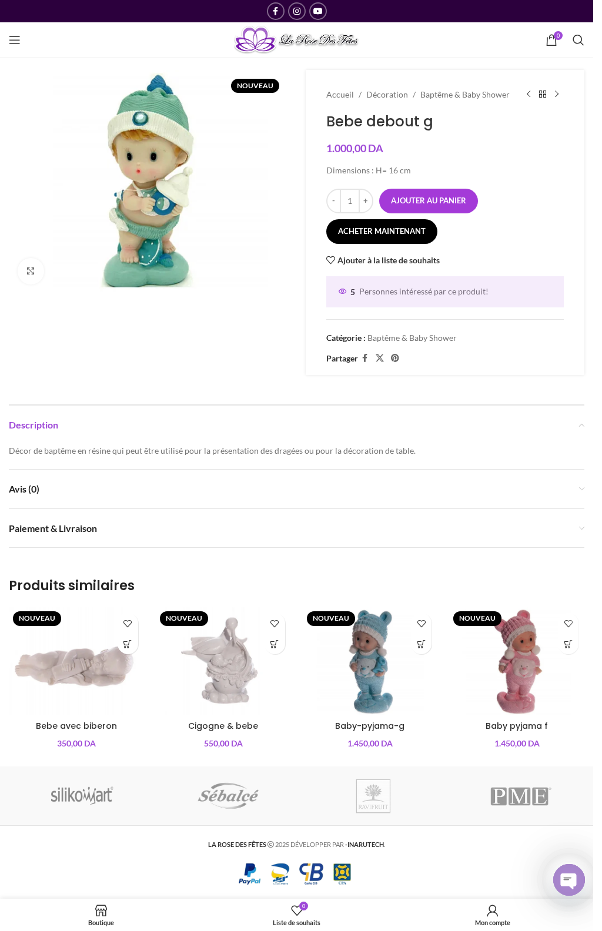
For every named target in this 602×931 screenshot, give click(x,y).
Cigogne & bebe (223, 726)
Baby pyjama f (517, 726)
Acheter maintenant (382, 231)
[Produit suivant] (557, 95)
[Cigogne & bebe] (223, 661)
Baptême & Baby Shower (465, 94)
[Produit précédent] (528, 95)
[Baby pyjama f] (516, 661)
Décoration (387, 94)
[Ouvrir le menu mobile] (14, 40)
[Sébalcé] (228, 795)
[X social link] (379, 358)
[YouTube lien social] (318, 11)
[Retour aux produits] (543, 95)
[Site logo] (296, 39)
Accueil (340, 94)
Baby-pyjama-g (369, 726)
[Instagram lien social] (297, 11)
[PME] (520, 795)
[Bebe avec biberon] (76, 661)
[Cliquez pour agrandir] (31, 271)
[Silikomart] (82, 795)
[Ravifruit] (374, 795)
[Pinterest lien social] (395, 358)
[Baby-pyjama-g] (370, 661)
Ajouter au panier (428, 200)
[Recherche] (578, 40)
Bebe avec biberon (76, 726)
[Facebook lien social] (276, 11)
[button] (128, 644)
